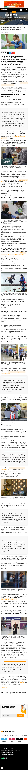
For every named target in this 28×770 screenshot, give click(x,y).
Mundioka (3, 735)
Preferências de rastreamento (7, 754)
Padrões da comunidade (6, 752)
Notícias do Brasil (4, 687)
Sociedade (24, 692)
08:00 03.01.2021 (4, 32)
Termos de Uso (10, 747)
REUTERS (3, 50)
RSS (12, 752)
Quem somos (3, 747)
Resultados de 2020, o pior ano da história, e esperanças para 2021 (13, 689)
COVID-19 (7, 692)
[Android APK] (4, 758)
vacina (2, 695)
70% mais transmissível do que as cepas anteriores (13, 253)
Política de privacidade (5, 748)
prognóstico (18, 692)
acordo (22, 682)
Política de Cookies (15, 748)
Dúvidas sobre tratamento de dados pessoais (10, 750)
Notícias (2, 692)
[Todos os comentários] (2, 768)
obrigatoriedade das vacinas (8, 599)
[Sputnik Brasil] (4, 10)
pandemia (13, 692)
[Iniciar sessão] (23, 9)
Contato (15, 747)
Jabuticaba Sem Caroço (13, 735)
